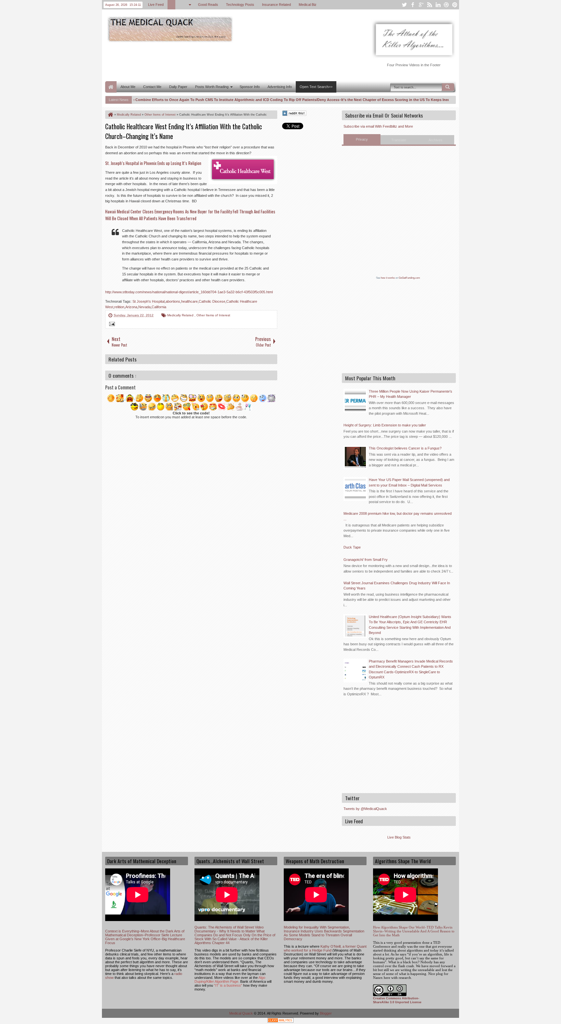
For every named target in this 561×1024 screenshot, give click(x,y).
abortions (173, 301)
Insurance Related (276, 4)
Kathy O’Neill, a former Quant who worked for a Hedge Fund (325, 948)
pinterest (455, 4)
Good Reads (208, 4)
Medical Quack (241, 1013)
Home (111, 87)
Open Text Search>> (316, 87)
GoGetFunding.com (409, 277)
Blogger (326, 1013)
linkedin (438, 4)
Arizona (131, 307)
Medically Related (180, 315)
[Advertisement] (223, 61)
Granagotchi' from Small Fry (365, 560)
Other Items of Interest (213, 315)
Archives (436, 140)
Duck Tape (352, 547)
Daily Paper (178, 87)
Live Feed (156, 4)
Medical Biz (308, 4)
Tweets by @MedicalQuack (365, 809)
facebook (412, 4)
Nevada (144, 307)
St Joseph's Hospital (148, 301)
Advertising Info (280, 87)
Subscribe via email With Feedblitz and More (378, 126)
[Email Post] (111, 325)
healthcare (189, 301)
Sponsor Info (250, 87)
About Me (127, 87)
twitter (404, 4)
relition (119, 307)
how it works (388, 277)
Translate (398, 140)
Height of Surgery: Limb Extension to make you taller (384, 425)
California (159, 307)
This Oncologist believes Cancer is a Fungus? (405, 448)
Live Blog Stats (399, 837)
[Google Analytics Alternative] (280, 1021)
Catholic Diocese (212, 301)
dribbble (446, 4)
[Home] (110, 114)
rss (429, 4)
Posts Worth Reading (212, 87)
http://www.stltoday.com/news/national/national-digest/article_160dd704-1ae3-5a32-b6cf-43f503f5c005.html (189, 292)
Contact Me (152, 87)
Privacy (362, 139)
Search (448, 87)
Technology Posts (240, 4)
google (421, 4)
